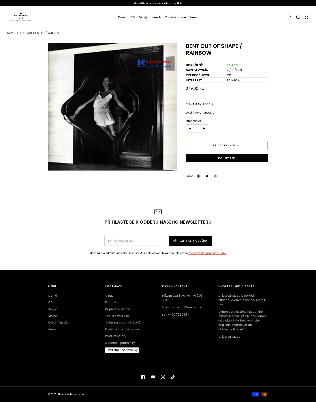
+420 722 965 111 (179, 315)
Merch (156, 17)
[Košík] (306, 17)
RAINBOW (233, 80)
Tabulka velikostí (117, 316)
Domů (122, 17)
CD (133, 17)
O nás (109, 295)
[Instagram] (163, 377)
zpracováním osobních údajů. (208, 253)
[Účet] (290, 17)
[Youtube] (153, 377)
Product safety (115, 336)
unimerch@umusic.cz (186, 307)
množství (193, 121)
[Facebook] (143, 377)
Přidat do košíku (227, 145)
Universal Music (229, 336)
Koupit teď (226, 158)
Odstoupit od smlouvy (122, 350)
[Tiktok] (173, 377)
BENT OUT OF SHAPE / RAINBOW (39, 33)
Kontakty (111, 302)
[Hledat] (298, 17)
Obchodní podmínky (120, 343)
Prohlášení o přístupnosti (123, 329)
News (194, 17)
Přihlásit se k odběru (190, 241)
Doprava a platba (118, 309)
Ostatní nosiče (175, 17)
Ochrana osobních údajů (122, 322)
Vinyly (143, 17)
